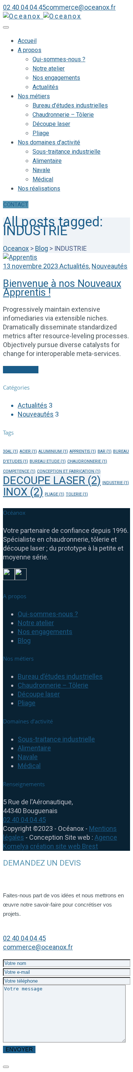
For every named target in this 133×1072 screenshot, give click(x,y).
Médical (43, 179)
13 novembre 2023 (31, 266)
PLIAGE (54, 494)
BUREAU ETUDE (48, 461)
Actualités (45, 86)
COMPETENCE (19, 471)
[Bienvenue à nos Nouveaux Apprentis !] (20, 257)
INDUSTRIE (115, 482)
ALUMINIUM (53, 451)
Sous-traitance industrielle (66, 151)
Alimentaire (47, 160)
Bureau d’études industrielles (70, 105)
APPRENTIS (82, 451)
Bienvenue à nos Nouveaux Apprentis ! (62, 288)
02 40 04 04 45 (24, 819)
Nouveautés (109, 266)
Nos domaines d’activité (49, 142)
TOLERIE (77, 494)
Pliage (41, 133)
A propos (29, 50)
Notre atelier (49, 68)
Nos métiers (34, 96)
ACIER (28, 451)
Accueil (27, 40)
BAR (105, 451)
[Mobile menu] (6, 27)
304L (10, 451)
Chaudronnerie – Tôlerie (63, 114)
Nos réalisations (39, 188)
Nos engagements (56, 77)
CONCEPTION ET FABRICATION (68, 471)
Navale (41, 170)
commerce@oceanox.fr (38, 947)
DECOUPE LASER (52, 480)
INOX (23, 492)
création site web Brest (64, 846)
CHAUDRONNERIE (87, 461)
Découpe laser (51, 123)
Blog (24, 640)
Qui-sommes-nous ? (59, 59)
